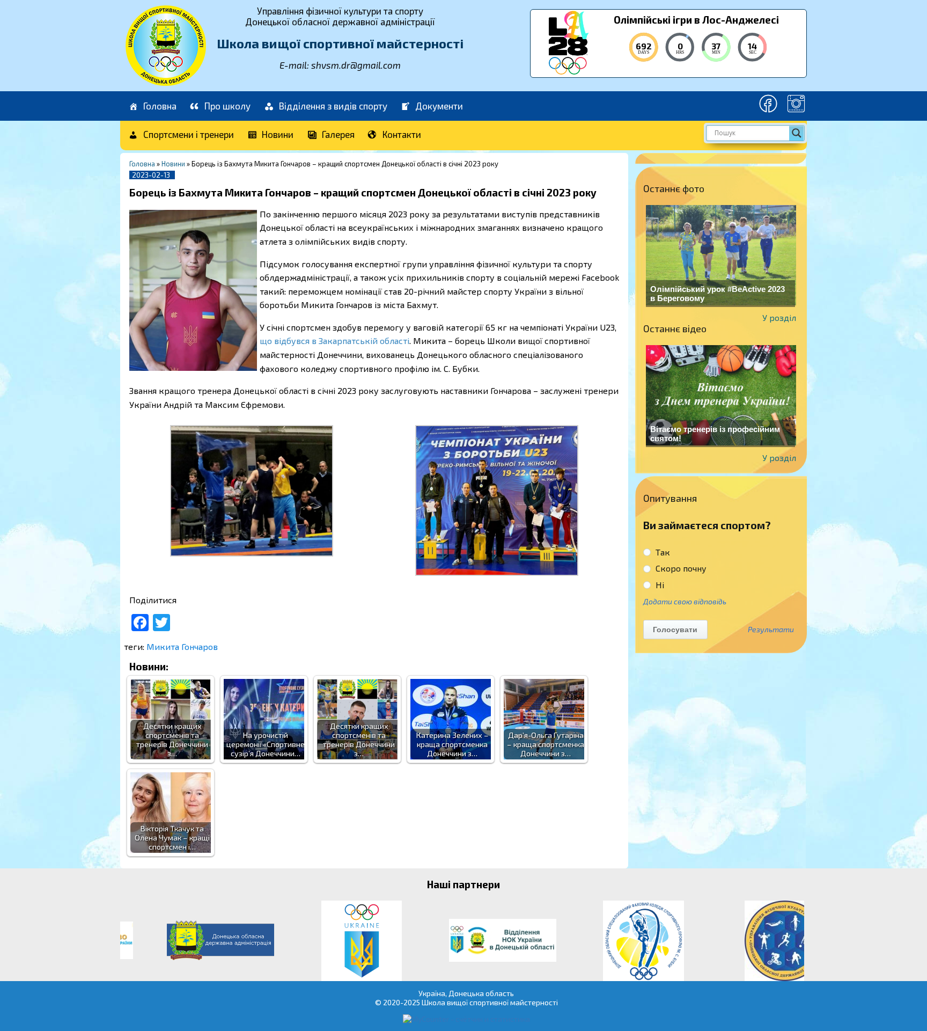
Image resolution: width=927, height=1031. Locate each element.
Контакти (401, 134)
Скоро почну (680, 568)
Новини (277, 134)
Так (661, 552)
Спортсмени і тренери (188, 134)
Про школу (227, 105)
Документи (439, 105)
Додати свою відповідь (684, 601)
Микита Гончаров (182, 646)
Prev (134, 940)
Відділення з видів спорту (333, 105)
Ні (658, 585)
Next (792, 940)
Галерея (338, 134)
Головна (159, 105)
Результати (771, 629)
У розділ (779, 317)
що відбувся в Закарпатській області (334, 340)
